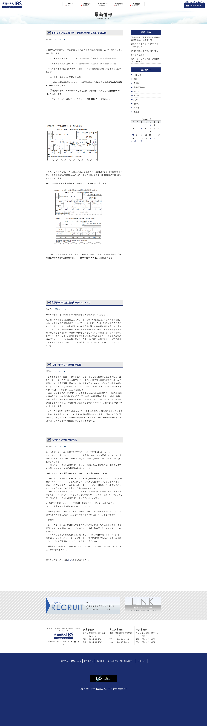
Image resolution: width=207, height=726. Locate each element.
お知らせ (137, 75)
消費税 (136, 99)
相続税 (136, 104)
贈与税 (136, 108)
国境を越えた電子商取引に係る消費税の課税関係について (145, 38)
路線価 (136, 112)
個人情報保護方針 (127, 661)
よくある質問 (113, 661)
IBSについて (103, 4)
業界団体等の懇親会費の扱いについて (71, 302)
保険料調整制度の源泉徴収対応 (144, 51)
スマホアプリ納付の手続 (64, 440)
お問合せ (141, 661)
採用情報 (136, 4)
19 (133, 135)
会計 (135, 79)
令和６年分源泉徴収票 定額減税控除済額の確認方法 (79, 33)
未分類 (136, 91)
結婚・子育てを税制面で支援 (66, 364)
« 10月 (134, 141)
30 (150, 138)
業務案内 (87, 4)
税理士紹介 (119, 4)
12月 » (142, 141)
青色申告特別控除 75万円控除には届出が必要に (146, 45)
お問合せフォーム (196, 5)
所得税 (136, 83)
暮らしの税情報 (138, 55)
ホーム (70, 4)
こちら (70, 560)
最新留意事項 (139, 87)
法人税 (136, 95)
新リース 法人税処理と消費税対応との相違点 (145, 60)
